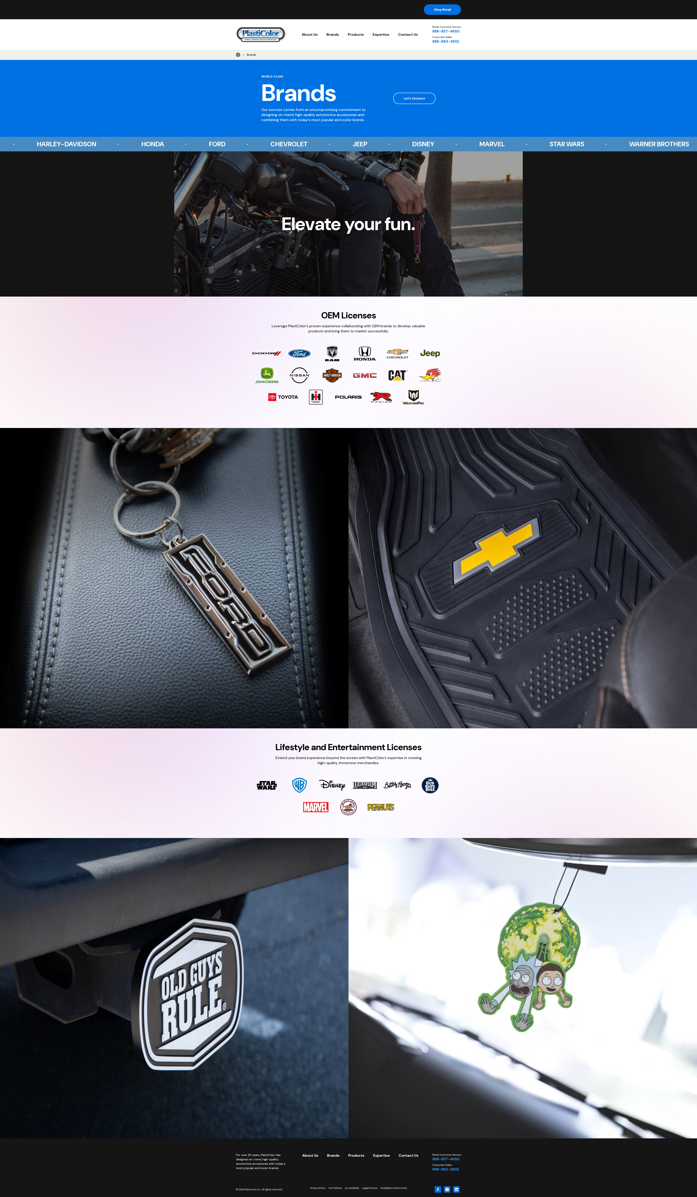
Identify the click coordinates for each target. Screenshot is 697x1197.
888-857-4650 (446, 31)
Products (356, 34)
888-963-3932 (445, 41)
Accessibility (352, 1188)
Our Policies (335, 1188)
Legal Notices (370, 1188)
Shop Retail (442, 9)
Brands (333, 34)
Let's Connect (414, 98)
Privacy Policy (318, 1188)
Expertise (381, 34)
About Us (310, 34)
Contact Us (408, 34)
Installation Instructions (393, 1188)
